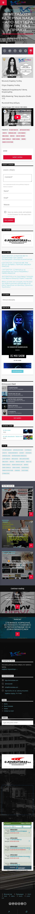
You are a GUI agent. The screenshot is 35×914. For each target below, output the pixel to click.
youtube (25, 470)
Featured (8, 12)
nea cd (28, 461)
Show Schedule (8, 706)
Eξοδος (5, 490)
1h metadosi (13, 130)
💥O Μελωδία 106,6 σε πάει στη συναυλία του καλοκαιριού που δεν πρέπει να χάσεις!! (17, 533)
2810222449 (8, 684)
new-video (6, 464)
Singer (17, 470)
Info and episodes (17, 371)
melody (5, 461)
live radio (21, 133)
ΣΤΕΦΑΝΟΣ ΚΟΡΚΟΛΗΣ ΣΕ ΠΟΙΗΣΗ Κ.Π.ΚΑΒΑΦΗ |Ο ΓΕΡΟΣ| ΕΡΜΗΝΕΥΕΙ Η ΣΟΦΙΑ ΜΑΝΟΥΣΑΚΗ (17, 626)
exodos (28, 453)
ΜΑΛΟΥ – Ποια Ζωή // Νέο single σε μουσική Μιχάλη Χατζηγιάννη (18, 600)
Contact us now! (9, 711)
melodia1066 (24, 459)
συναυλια (6, 473)
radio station (8, 142)
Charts (29, 894)
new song (16, 139)
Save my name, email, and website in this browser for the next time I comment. (19, 212)
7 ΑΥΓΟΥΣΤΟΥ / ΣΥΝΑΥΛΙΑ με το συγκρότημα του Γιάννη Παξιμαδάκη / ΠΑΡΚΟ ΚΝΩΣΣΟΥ (15, 271)
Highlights (16, 12)
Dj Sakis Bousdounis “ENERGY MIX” (13, 436)
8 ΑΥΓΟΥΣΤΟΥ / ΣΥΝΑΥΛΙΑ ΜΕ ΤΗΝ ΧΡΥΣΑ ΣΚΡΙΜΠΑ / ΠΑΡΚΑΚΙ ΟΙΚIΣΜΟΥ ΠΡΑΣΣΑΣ (16, 264)
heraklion (12, 133)
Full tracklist (17, 418)
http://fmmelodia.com (11, 680)
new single (7, 139)
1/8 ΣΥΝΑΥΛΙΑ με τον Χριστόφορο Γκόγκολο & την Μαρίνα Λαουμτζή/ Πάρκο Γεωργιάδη (17, 277)
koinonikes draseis (19, 456)
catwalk (28, 450)
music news (20, 136)
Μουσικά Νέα (26, 12)
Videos (13, 896)
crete (5, 133)
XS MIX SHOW (7, 430)
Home (6, 704)
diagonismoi (13, 453)
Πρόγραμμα (19, 894)
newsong (25, 467)
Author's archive (17, 157)
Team (5, 896)
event (22, 453)
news (23, 139)
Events (6, 708)
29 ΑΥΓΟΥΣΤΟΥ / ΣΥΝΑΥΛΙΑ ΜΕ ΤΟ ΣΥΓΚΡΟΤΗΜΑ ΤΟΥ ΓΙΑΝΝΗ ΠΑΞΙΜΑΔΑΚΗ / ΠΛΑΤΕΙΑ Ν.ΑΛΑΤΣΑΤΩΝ (17, 258)
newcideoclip (17, 464)
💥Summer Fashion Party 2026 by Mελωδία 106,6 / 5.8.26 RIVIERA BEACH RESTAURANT (18, 564)
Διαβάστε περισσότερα (9, 669)
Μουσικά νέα (8, 894)
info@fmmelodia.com (11, 687)
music (12, 136)
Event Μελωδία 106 (9, 553)
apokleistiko (24, 130)
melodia (5, 136)
